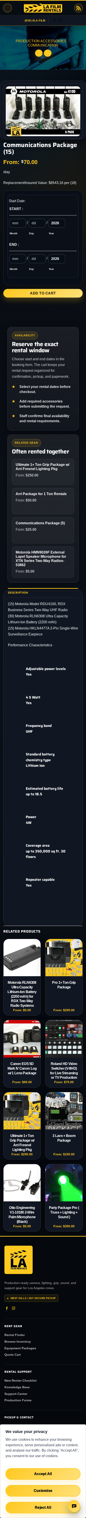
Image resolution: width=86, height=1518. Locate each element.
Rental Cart (78, 8)
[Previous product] (47, 53)
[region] (43, 1471)
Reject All (43, 1507)
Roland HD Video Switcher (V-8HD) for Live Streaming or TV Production (64, 1070)
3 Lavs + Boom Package (63, 1138)
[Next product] (39, 53)
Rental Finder (14, 1335)
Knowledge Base (17, 1387)
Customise (43, 1491)
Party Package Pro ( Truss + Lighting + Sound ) (64, 1212)
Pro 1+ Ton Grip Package (64, 985)
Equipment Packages (20, 1348)
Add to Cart (43, 293)
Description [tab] (18, 592)
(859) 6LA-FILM (35, 20)
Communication (43, 45)
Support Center (15, 1394)
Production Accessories (41, 41)
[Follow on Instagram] (60, 20)
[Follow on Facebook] (54, 20)
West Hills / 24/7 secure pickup (31, 1298)
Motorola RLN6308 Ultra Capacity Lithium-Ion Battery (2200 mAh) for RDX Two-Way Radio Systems (21, 994)
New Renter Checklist (20, 1380)
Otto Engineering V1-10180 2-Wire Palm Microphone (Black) (22, 1214)
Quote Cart (12, 1354)
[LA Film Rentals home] (18, 1260)
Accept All (43, 1474)
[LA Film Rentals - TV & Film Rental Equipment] (43, 8)
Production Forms (18, 1400)
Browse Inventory (17, 1341)
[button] (7, 8)
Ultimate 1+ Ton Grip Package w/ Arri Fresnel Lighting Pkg (22, 1142)
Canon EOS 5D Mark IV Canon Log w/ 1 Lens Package (22, 1068)
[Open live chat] (74, 1506)
